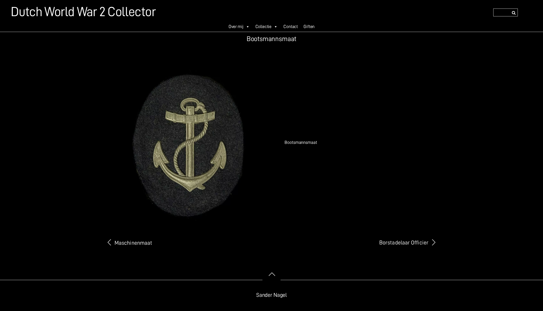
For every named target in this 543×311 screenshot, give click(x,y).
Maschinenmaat (133, 243)
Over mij (236, 26)
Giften (308, 26)
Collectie (263, 26)
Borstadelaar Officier (403, 242)
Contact (290, 26)
